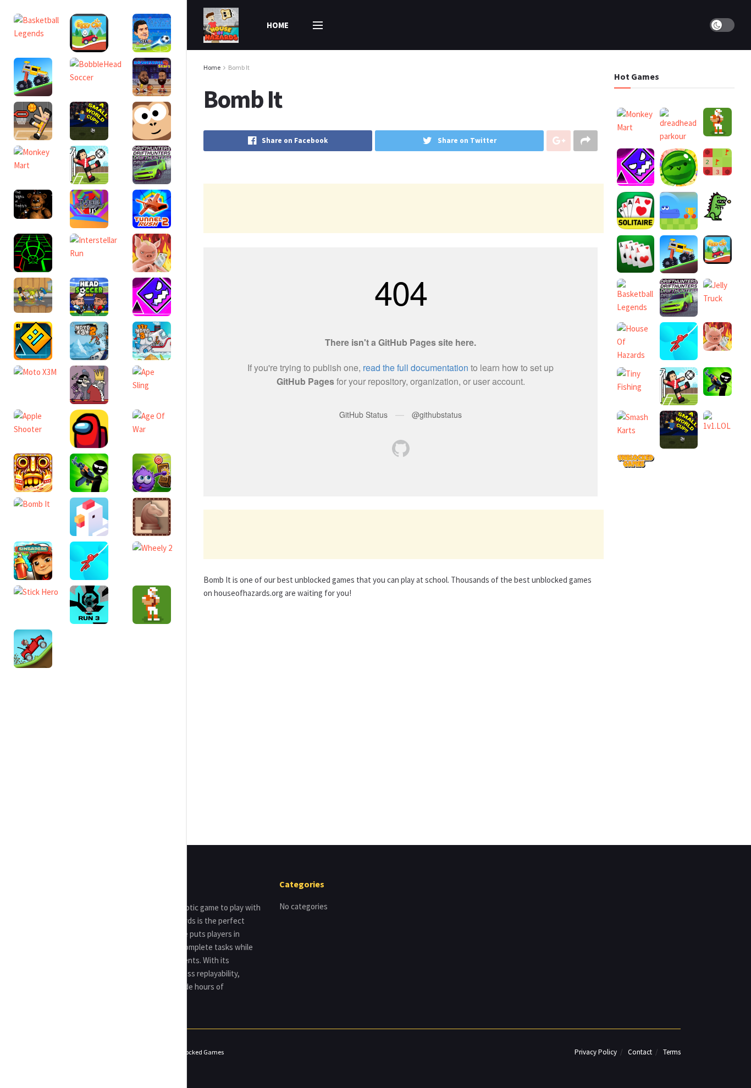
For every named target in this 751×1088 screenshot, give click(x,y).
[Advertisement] (403, 208)
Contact (640, 1052)
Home (278, 25)
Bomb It (239, 67)
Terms (672, 1052)
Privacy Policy (596, 1052)
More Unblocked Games (190, 1052)
